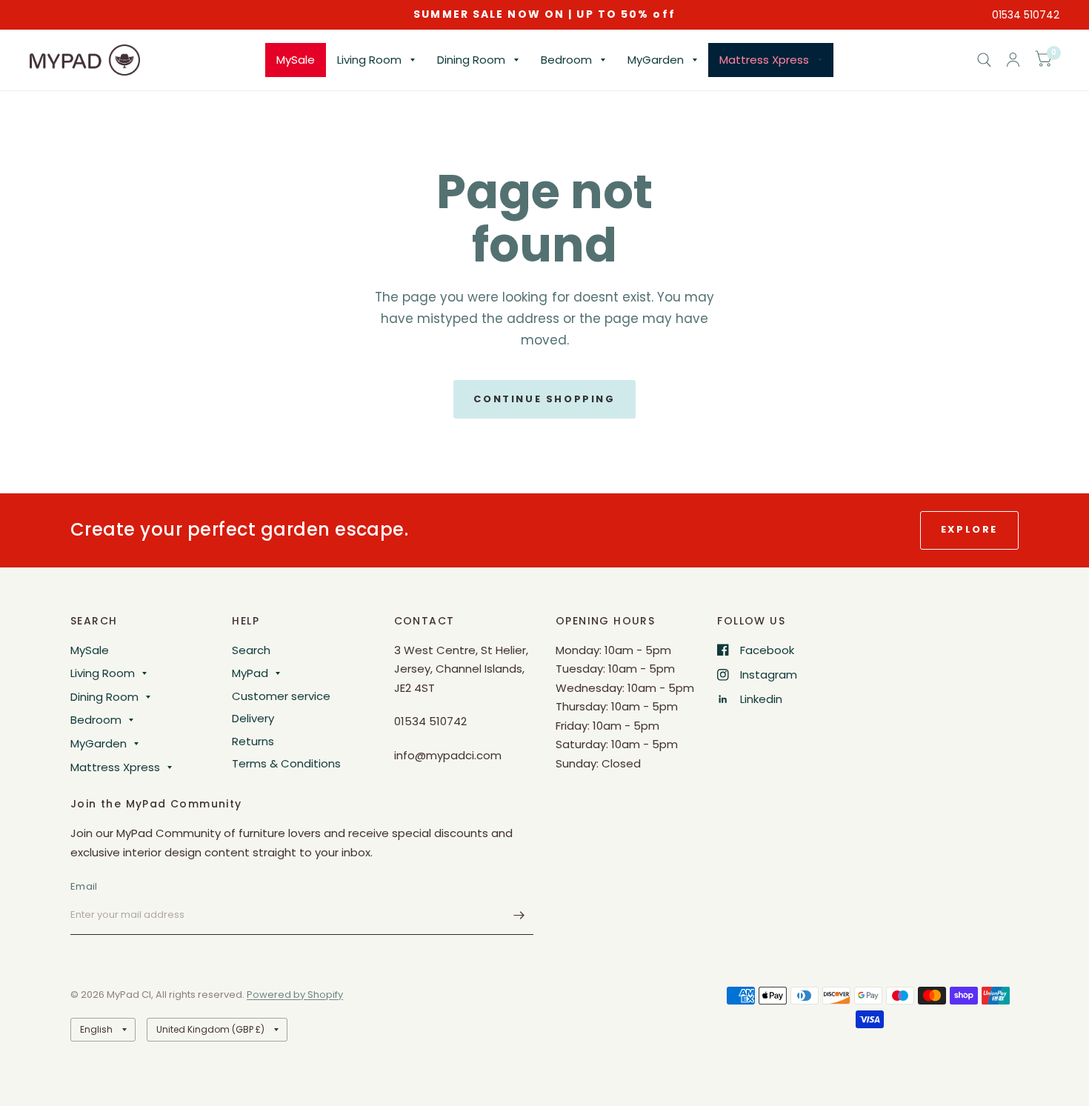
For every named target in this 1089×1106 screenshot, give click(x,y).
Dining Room (471, 59)
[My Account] (1013, 60)
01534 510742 (1025, 14)
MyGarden (655, 59)
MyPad (250, 673)
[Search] (984, 60)
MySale (295, 59)
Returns (253, 741)
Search (251, 650)
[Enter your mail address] (518, 915)
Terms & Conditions (286, 763)
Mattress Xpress (764, 59)
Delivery (253, 718)
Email (83, 886)
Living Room (369, 59)
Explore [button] (969, 529)
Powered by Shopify (295, 994)
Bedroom (566, 59)
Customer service (281, 696)
